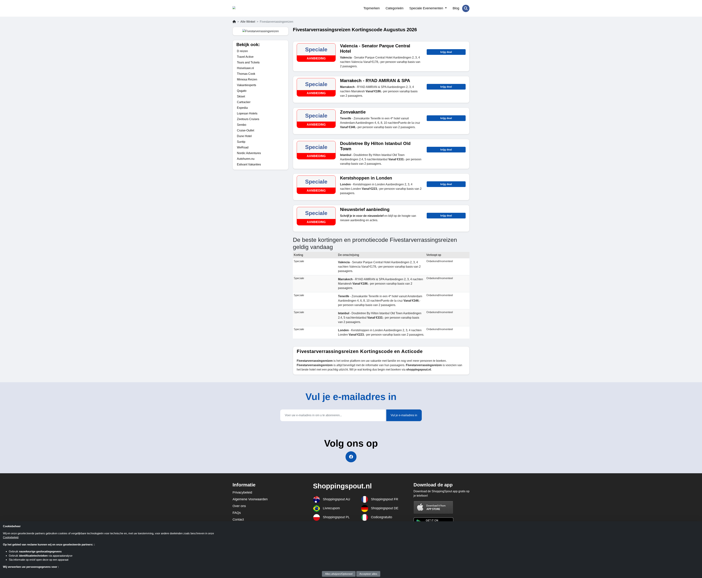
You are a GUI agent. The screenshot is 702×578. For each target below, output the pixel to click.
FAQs (237, 513)
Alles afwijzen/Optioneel (338, 573)
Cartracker (243, 102)
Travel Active (245, 56)
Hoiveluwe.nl (245, 68)
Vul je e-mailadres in (404, 415)
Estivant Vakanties (249, 164)
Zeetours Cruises (248, 119)
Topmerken (371, 8)
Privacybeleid (242, 492)
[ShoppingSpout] (250, 8)
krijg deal (446, 51)
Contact (238, 519)
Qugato (241, 90)
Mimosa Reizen (247, 79)
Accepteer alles (368, 573)
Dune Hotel (244, 136)
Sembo (241, 124)
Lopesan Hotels (247, 113)
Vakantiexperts (246, 85)
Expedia (242, 107)
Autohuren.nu (245, 158)
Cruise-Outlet (245, 130)
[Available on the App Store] (433, 507)
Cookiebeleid (10, 537)
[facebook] (351, 456)
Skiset (241, 96)
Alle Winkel (247, 21)
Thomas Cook (246, 73)
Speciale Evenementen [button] (426, 8)
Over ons (239, 506)
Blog (456, 8)
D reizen (242, 51)
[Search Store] (465, 8)
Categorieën (394, 8)
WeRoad (242, 147)
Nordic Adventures (249, 153)
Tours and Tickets (248, 62)
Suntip (241, 141)
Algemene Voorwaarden (250, 499)
